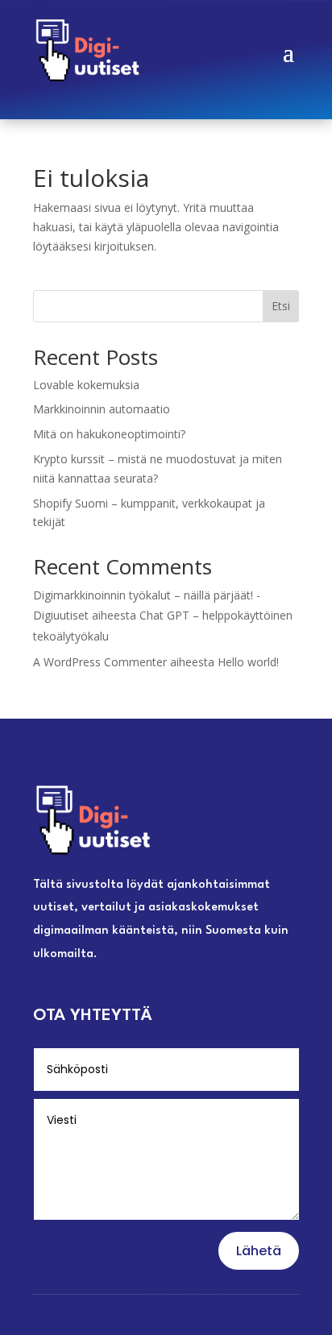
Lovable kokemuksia (86, 384)
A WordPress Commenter (100, 662)
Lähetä (258, 1251)
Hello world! (248, 662)
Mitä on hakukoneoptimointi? (109, 434)
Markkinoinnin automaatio (101, 409)
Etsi (281, 305)
